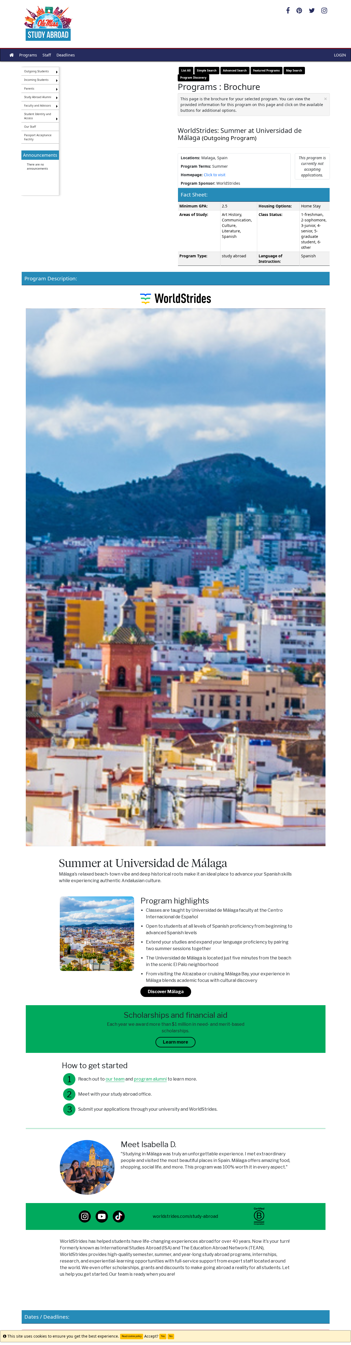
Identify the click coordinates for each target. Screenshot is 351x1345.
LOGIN (340, 55)
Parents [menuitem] (29, 88)
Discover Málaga (166, 991)
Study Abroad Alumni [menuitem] (37, 97)
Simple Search (207, 70)
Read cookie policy (131, 1336)
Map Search (294, 70)
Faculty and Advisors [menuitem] (37, 105)
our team (115, 1079)
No (170, 1336)
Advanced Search (235, 70)
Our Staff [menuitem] (30, 127)
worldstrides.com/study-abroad (185, 1216)
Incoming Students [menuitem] (36, 80)
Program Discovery (193, 77)
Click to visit (214, 174)
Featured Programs (266, 70)
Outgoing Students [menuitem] (36, 71)
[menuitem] (40, 169)
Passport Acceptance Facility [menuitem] (38, 137)
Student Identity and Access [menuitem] (37, 116)
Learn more (175, 1042)
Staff (47, 55)
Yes (163, 1336)
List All (186, 70)
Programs (28, 55)
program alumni (150, 1079)
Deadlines (65, 55)
